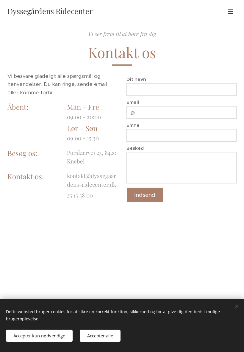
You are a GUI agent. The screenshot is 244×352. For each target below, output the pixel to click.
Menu (231, 11)
